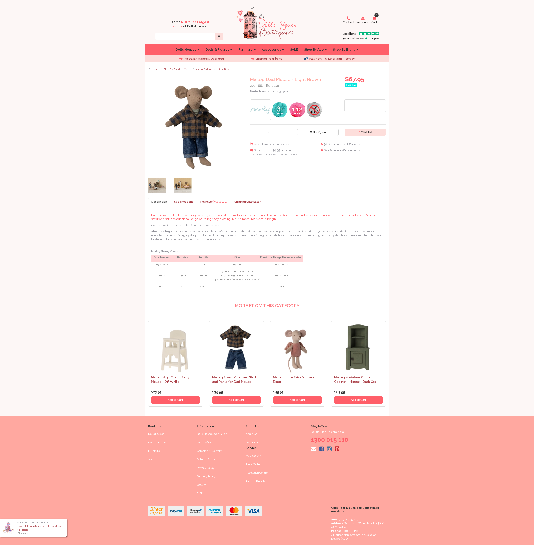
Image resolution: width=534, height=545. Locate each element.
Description (159, 201)
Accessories (272, 49)
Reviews (206, 201)
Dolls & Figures (217, 49)
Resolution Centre (257, 472)
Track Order (253, 464)
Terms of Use (205, 442)
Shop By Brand (344, 49)
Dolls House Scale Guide (212, 434)
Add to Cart (175, 399)
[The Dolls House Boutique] (267, 22)
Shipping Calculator (247, 201)
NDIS (200, 493)
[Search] (219, 36)
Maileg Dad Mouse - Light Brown (213, 69)
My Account (253, 455)
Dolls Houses (186, 49)
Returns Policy (206, 459)
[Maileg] (260, 109)
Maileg (187, 69)
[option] (208, 58)
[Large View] (157, 186)
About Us (251, 434)
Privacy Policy (205, 468)
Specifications (183, 201)
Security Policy (206, 476)
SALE (294, 49)
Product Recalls (255, 481)
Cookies (201, 484)
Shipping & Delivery (209, 450)
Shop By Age (314, 49)
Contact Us (252, 442)
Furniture (245, 49)
